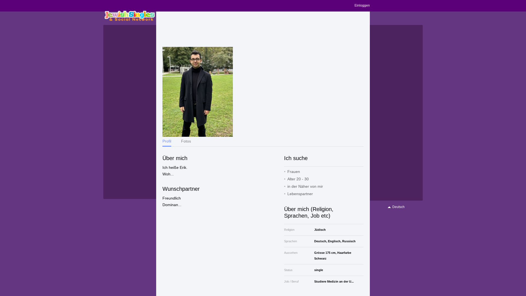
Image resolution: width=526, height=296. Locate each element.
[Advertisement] (263, 29)
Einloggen (362, 5)
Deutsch (398, 207)
